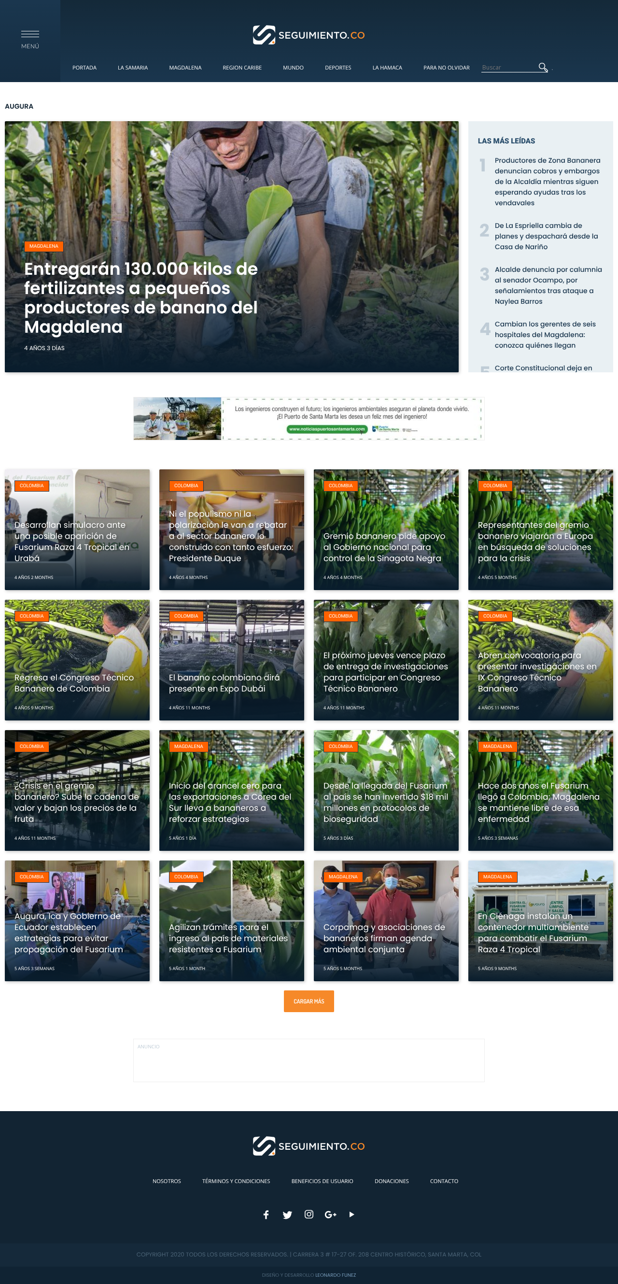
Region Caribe (242, 67)
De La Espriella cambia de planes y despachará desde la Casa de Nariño (546, 236)
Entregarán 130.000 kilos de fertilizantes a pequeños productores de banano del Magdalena (141, 298)
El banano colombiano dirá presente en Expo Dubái (224, 683)
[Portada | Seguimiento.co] (309, 34)
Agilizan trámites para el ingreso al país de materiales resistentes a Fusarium (228, 938)
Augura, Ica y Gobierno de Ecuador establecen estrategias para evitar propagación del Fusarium (68, 932)
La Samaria (133, 67)
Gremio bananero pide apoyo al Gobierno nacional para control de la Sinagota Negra (384, 547)
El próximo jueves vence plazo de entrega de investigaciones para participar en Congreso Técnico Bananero (385, 671)
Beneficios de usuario (322, 1181)
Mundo (293, 67)
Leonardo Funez (335, 1275)
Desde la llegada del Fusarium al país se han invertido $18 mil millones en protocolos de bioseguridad (385, 802)
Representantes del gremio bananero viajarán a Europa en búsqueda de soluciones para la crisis (535, 541)
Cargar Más (309, 1001)
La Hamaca (387, 67)
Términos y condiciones (236, 1181)
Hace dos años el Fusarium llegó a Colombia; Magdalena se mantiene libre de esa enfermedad (539, 802)
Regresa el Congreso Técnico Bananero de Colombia (74, 683)
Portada (84, 67)
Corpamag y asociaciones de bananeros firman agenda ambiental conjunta (384, 938)
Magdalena (185, 67)
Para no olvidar (446, 67)
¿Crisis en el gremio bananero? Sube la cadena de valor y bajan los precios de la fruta (76, 802)
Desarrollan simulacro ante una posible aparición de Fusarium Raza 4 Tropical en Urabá (71, 541)
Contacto (444, 1181)
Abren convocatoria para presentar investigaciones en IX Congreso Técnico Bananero (537, 671)
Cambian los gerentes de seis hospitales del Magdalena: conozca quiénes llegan (545, 334)
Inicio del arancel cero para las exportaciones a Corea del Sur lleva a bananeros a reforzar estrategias (230, 802)
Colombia (32, 486)
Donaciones (392, 1181)
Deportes (338, 67)
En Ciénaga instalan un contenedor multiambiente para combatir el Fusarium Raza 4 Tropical (533, 932)
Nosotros (167, 1181)
